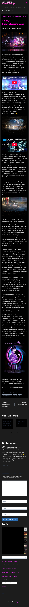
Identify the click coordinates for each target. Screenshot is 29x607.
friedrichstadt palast (12, 392)
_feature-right (15, 16)
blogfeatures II (20, 18)
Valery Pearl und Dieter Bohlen (6, 404)
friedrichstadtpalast (7, 395)
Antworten (5, 465)
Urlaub (12, 10)
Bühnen (7, 7)
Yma (20, 395)
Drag (11, 7)
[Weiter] (25, 425)
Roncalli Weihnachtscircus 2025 (10, 572)
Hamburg (7, 10)
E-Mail (5, 508)
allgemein (5, 18)
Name (5, 501)
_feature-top (23, 16)
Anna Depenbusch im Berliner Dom (11, 561)
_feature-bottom (6, 16)
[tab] (11, 432)
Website (5, 514)
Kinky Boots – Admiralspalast (9, 576)
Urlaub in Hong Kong (21, 403)
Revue (15, 395)
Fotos (3, 7)
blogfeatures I (12, 18)
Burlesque (15, 7)
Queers (19, 7)
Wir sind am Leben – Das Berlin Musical (12, 565)
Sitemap (4, 586)
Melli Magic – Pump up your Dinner (7, 423)
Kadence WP (14, 603)
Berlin (3, 10)
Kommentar (6, 482)
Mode (23, 7)
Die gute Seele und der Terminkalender (14, 448)
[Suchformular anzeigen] (26, 2)
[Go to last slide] (4, 425)
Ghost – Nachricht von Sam (9, 568)
